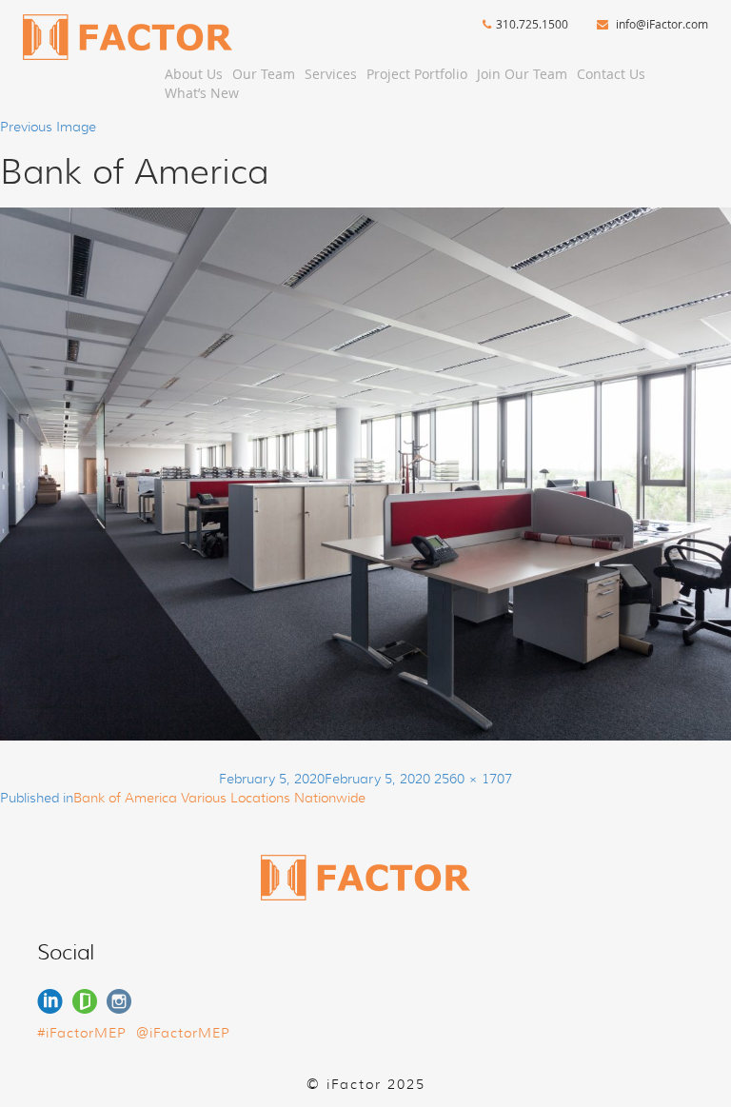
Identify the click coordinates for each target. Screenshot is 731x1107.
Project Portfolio (416, 74)
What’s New (202, 93)
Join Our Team (522, 74)
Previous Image (48, 126)
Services (331, 74)
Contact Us (611, 74)
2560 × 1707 (473, 778)
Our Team (263, 74)
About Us (194, 74)
